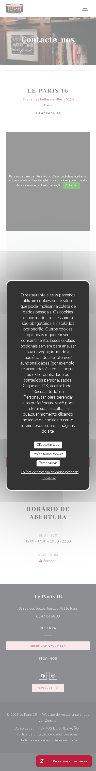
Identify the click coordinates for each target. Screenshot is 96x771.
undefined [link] (49, 478)
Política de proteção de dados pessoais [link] (50, 472)
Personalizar (48, 463)
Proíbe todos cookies (48, 454)
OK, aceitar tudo (48, 445)
